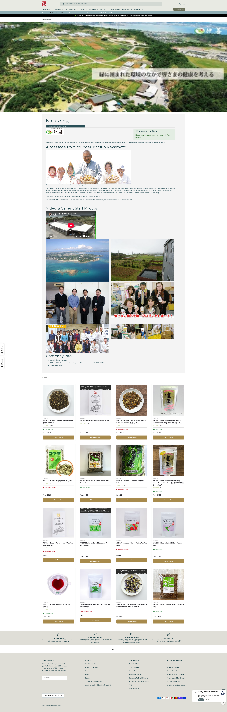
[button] (184, 4)
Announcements (134, 688)
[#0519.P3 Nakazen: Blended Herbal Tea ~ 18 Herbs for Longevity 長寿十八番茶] (131, 400)
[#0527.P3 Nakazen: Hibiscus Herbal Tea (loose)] (58, 584)
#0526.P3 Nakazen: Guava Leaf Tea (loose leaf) (130, 482)
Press (87, 674)
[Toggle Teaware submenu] (107, 9)
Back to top (113, 649)
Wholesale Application (174, 671)
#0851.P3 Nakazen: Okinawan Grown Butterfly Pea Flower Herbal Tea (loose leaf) (131, 605)
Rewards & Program (135, 674)
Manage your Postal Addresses (139, 681)
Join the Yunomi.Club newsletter (56, 12)
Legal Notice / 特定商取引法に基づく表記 (98, 685)
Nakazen (48, 19)
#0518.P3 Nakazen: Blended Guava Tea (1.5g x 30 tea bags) (95, 605)
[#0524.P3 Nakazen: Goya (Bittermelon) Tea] (58, 460)
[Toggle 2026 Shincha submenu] (52, 9)
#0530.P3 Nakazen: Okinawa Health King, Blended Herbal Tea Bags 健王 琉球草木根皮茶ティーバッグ (168, 483)
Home (43, 19)
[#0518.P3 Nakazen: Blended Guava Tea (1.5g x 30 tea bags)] (95, 584)
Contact (87, 678)
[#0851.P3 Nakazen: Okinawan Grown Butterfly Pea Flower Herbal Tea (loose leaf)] (131, 584)
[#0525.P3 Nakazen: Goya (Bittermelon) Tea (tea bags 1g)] (95, 523)
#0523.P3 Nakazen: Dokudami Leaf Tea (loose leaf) (168, 605)
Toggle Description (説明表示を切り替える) (57, 126)
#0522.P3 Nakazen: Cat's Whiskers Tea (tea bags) (167, 544)
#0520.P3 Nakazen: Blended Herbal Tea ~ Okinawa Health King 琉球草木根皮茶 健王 (167, 422)
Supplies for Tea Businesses (176, 685)
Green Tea (72, 9)
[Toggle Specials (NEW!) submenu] (66, 9)
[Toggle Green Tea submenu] (77, 9)
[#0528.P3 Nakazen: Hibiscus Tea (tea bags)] (95, 400)
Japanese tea (164, 640)
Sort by (44, 378)
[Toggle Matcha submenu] (86, 9)
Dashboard (137, 9)
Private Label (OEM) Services (176, 678)
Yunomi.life (48, 705)
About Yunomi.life (90, 664)
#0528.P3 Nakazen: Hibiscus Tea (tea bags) (94, 420)
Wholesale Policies (173, 667)
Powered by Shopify (56, 705)
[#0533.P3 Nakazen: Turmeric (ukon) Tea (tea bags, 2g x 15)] (58, 523)
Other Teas (92, 9)
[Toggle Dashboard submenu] (142, 9)
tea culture (173, 640)
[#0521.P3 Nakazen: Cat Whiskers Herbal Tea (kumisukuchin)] (95, 460)
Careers (87, 671)
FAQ (130, 685)
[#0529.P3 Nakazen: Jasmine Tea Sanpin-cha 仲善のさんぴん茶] (58, 400)
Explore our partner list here (144, 15)
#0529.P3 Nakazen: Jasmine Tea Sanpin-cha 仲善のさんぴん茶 (58, 422)
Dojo (171, 641)
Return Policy (133, 671)
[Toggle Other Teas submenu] (97, 9)
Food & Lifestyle (115, 9)
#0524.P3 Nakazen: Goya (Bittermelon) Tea (57, 480)
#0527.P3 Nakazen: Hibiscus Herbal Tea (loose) (56, 605)
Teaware (103, 9)
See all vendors (95, 642)
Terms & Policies (134, 664)
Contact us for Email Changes (138, 678)
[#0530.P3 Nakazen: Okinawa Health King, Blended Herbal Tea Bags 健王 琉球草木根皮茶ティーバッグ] (168, 460)
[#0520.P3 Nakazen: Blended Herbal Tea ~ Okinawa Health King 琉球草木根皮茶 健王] (168, 400)
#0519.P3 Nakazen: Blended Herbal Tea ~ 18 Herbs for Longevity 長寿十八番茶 (131, 422)
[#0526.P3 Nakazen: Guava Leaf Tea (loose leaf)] (131, 460)
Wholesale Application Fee (175, 674)
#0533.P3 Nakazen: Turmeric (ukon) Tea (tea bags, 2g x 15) (58, 544)
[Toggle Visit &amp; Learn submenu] (131, 9)
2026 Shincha (46, 9)
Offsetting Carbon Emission (93, 681)
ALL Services (171, 664)
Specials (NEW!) (60, 9)
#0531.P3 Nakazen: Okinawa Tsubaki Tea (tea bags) (131, 544)
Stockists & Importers (173, 681)
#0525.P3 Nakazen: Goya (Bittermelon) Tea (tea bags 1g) (94, 544)
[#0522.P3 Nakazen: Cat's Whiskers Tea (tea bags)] (168, 523)
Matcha (82, 9)
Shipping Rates (134, 667)
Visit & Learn (126, 9)
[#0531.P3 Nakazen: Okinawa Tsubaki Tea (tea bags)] (131, 523)
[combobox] (111, 4)
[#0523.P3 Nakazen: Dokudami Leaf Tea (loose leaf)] (168, 584)
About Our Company (91, 667)
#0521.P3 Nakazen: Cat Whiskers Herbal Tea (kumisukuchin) (94, 482)
